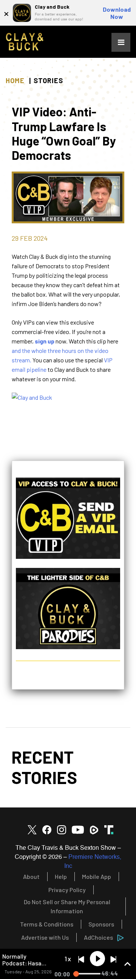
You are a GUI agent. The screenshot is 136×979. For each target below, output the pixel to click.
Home (15, 80)
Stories (48, 80)
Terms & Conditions (46, 924)
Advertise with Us (45, 937)
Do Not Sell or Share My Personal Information (67, 906)
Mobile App (96, 876)
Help (61, 876)
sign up (44, 341)
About (31, 876)
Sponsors (101, 924)
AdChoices (98, 937)
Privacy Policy (67, 889)
